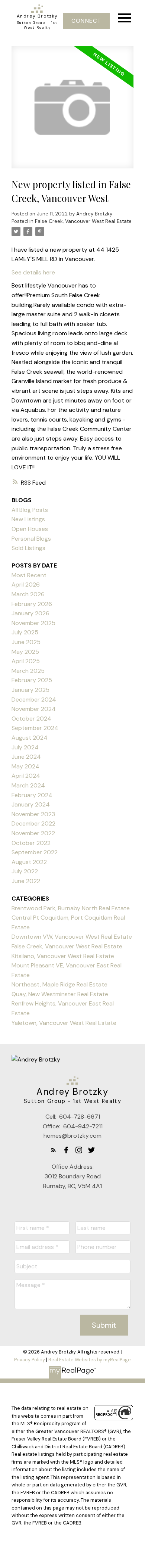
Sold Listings (28, 548)
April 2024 (26, 776)
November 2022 (33, 833)
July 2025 (25, 632)
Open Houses (30, 529)
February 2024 (32, 795)
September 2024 (35, 728)
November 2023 (33, 814)
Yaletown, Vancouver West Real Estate (64, 1023)
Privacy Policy (29, 1359)
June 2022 (26, 881)
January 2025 (30, 690)
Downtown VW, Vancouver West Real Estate (72, 937)
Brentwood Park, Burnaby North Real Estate (71, 908)
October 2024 (31, 718)
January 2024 (31, 804)
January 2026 (30, 613)
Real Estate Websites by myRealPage (89, 1359)
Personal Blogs (31, 539)
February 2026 (32, 604)
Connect (86, 21)
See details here (33, 272)
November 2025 (33, 623)
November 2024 (34, 709)
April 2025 (26, 661)
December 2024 (34, 699)
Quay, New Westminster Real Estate (60, 994)
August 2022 (29, 862)
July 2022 (25, 871)
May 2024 (25, 766)
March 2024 (28, 785)
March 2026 (28, 594)
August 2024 (30, 738)
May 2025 (25, 652)
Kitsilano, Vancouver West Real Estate (63, 956)
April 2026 (26, 584)
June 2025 (26, 642)
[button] (86, 21)
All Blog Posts (30, 510)
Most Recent (29, 575)
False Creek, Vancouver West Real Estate (83, 221)
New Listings (28, 519)
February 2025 (32, 680)
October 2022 (31, 843)
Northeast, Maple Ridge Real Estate (59, 984)
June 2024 (26, 757)
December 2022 (33, 823)
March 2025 (28, 671)
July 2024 (25, 747)
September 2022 (35, 852)
